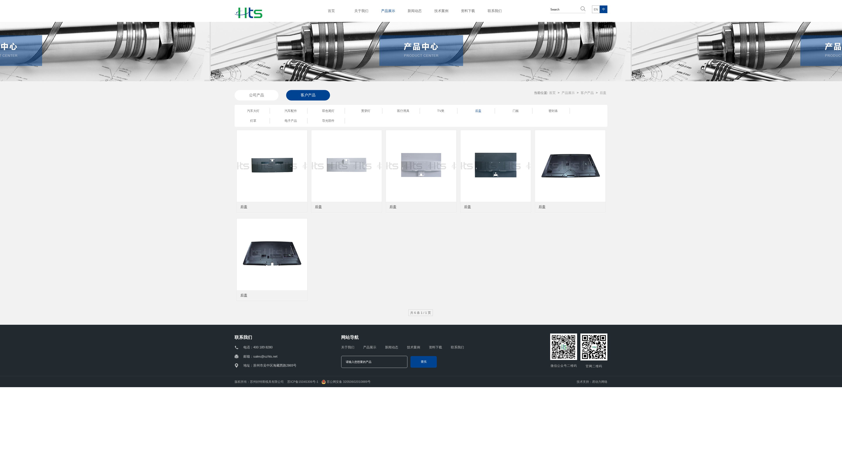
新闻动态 (415, 11)
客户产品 (587, 93)
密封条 (553, 111)
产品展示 (388, 11)
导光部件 (328, 120)
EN (596, 9)
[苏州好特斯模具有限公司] (248, 16)
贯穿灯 (365, 111)
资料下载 (468, 11)
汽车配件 (291, 111)
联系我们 (495, 11)
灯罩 (253, 120)
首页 (331, 11)
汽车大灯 (253, 111)
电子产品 (291, 120)
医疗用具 (403, 111)
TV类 (440, 111)
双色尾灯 (328, 111)
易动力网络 (599, 381)
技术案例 (441, 11)
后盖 (478, 111)
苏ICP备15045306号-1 (302, 381)
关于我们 (361, 11)
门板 (516, 111)
